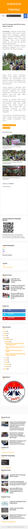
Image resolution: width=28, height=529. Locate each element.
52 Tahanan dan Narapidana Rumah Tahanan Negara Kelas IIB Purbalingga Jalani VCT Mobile (17, 483)
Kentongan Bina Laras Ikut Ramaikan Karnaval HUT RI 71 (11, 147)
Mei (6, 360)
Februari (7, 364)
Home (3, 16)
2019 (5, 331)
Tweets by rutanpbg (7, 267)
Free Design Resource (19, 527)
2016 (5, 337)
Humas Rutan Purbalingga (7, 452)
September (8, 339)
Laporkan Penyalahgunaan (8, 521)
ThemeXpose (10, 527)
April (6, 362)
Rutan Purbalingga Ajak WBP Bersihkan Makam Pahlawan (12, 163)
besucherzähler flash (6, 467)
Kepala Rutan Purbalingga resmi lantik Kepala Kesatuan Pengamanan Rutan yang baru (17, 442)
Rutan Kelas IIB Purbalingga (14, 6)
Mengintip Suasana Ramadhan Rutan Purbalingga (11, 178)
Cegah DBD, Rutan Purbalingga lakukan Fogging (16, 280)
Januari (7, 366)
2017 (5, 335)
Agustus (7, 341)
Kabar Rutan (6, 125)
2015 (5, 369)
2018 (5, 333)
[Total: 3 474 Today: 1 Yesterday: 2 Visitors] (5, 466)
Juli (6, 357)
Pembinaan (12, 125)
